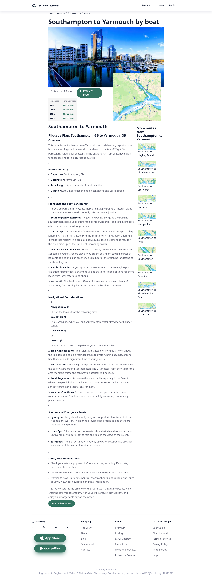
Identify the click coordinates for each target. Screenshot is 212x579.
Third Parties (160, 549)
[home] (50, 5)
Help (155, 555)
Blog (83, 538)
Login (172, 5)
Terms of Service (162, 538)
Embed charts (122, 544)
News (84, 533)
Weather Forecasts (125, 549)
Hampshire (60, 13)
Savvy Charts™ (123, 538)
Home (51, 13)
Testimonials (88, 544)
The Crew (86, 527)
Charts (160, 5)
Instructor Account (125, 555)
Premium (147, 5)
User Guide (159, 527)
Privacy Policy (160, 544)
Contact (85, 549)
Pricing (119, 533)
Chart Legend (160, 533)
